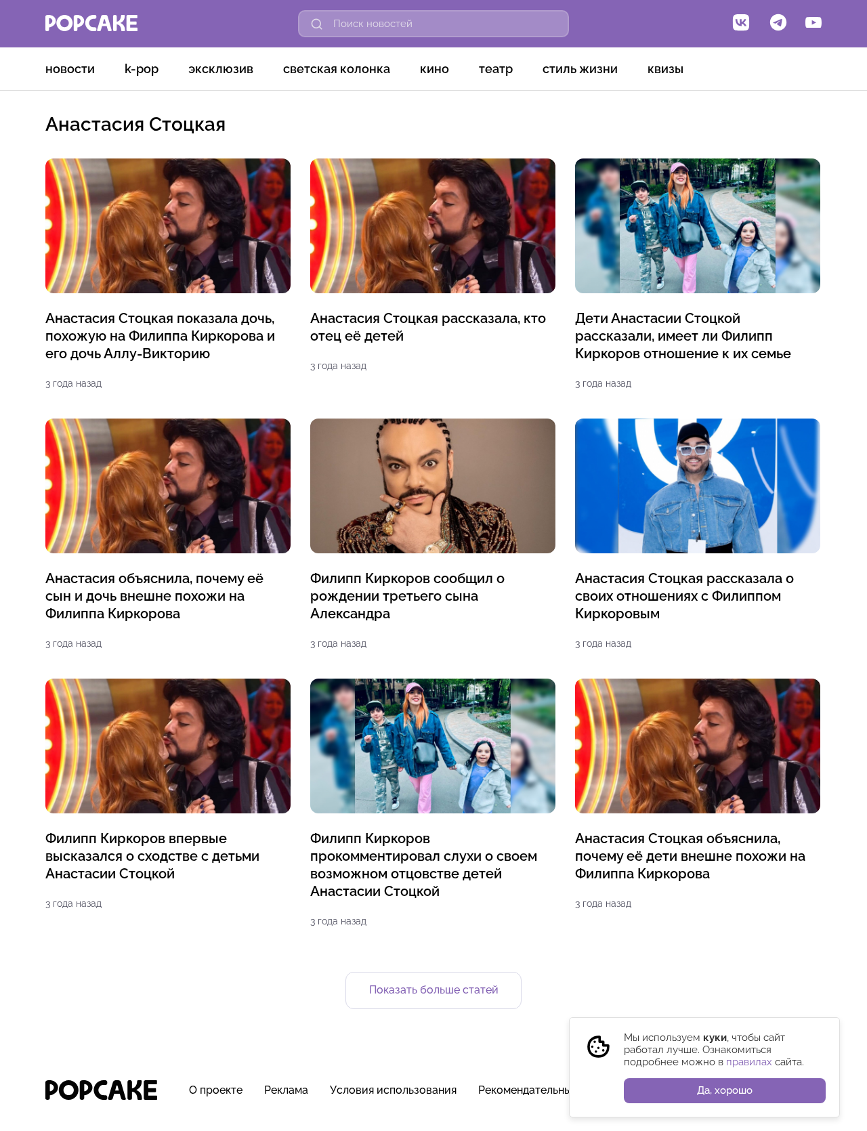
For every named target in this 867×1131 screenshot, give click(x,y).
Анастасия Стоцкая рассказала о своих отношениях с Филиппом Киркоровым (684, 596)
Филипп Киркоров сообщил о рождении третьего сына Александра (407, 596)
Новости (70, 69)
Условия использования (393, 1090)
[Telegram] (778, 23)
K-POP (141, 69)
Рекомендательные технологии (559, 1090)
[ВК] (741, 23)
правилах (749, 1062)
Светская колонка (336, 69)
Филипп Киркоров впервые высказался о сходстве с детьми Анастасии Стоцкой (152, 856)
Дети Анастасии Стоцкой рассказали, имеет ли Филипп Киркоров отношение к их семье (683, 336)
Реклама (286, 1090)
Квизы (665, 69)
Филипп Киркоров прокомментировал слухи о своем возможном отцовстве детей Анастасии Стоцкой (423, 864)
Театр (496, 69)
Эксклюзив (220, 69)
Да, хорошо (725, 1090)
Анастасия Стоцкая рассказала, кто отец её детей (428, 327)
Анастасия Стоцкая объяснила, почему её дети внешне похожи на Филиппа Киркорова (690, 856)
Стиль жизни (580, 69)
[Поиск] (317, 23)
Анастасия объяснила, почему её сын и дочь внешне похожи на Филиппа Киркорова (154, 596)
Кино (434, 69)
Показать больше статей (434, 989)
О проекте (215, 1090)
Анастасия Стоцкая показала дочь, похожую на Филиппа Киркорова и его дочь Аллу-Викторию (160, 336)
